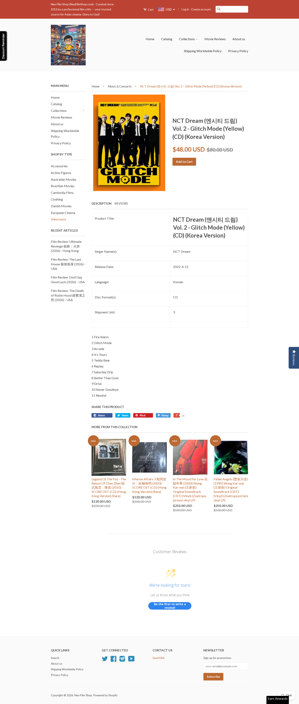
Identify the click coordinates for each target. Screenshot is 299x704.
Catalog (166, 39)
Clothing (57, 199)
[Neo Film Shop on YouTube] (131, 660)
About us (238, 39)
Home (150, 39)
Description (101, 203)
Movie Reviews (215, 39)
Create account (201, 9)
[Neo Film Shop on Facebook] (113, 660)
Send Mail (158, 658)
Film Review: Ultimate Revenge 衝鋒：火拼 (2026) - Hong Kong (66, 246)
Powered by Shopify (105, 695)
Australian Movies (63, 179)
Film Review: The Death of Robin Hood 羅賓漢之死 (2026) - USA (68, 295)
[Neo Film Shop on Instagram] (122, 660)
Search (55, 658)
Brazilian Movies (62, 186)
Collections (187, 39)
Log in (185, 9)
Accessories (59, 166)
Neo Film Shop (83, 695)
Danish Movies (61, 206)
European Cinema (63, 213)
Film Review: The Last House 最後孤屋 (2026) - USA (68, 263)
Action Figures (61, 173)
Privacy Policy (238, 51)
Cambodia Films (62, 192)
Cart (150, 9)
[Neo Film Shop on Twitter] (105, 660)
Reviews (121, 203)
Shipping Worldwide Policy (203, 51)
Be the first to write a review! (170, 606)
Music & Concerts (120, 86)
